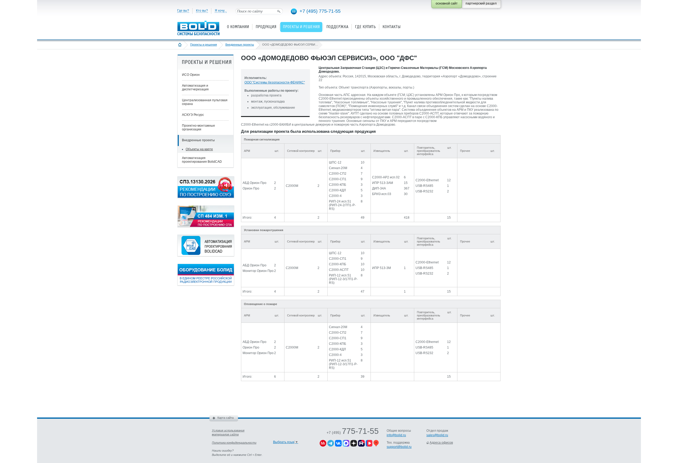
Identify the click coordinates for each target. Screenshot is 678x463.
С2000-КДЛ (337, 190)
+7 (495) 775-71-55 (320, 11)
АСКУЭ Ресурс (193, 115)
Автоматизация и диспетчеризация (195, 87)
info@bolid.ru (396, 435)
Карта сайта (225, 417)
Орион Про (251, 188)
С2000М (292, 186)
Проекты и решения (203, 44)
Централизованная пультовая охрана (205, 102)
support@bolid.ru (399, 447)
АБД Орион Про (254, 183)
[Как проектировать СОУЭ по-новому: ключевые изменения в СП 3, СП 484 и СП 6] (205, 197)
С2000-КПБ (337, 185)
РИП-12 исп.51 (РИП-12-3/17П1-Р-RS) (343, 279)
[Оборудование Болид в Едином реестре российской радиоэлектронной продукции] (205, 284)
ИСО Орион (191, 75)
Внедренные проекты (239, 44)
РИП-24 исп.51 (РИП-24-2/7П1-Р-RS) (342, 205)
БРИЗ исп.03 (381, 194)
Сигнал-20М (338, 168)
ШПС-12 (335, 162)
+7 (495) (353, 432)
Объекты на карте (199, 149)
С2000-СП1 (337, 179)
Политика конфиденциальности (234, 442)
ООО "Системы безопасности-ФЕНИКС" (274, 82)
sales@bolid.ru (437, 435)
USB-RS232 (424, 191)
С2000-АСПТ (339, 270)
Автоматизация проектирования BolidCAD (202, 160)
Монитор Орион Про (258, 271)
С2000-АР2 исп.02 (386, 177)
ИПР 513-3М (381, 268)
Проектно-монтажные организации (198, 127)
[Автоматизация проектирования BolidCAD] (205, 255)
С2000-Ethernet (427, 180)
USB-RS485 (424, 186)
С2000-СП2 (337, 173)
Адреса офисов (441, 442)
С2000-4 (335, 196)
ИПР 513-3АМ (382, 183)
